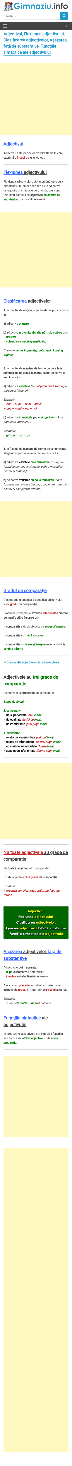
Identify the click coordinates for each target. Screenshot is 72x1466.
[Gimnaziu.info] (36, 10)
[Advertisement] (36, 99)
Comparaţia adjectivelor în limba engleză (33, 662)
